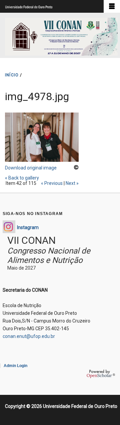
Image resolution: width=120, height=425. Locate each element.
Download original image (31, 167)
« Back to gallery (22, 178)
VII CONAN (31, 240)
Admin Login (15, 365)
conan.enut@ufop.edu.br (29, 336)
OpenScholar (101, 373)
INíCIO (12, 75)
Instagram (28, 227)
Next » (72, 183)
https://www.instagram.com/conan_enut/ (9, 226)
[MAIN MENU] (112, 6)
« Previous (52, 183)
